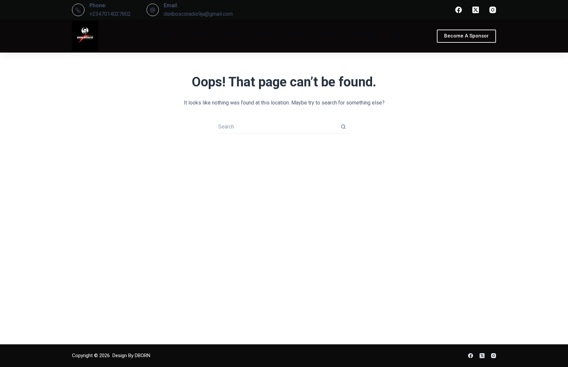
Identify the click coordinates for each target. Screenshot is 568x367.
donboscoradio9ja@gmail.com (198, 14)
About (165, 36)
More (398, 36)
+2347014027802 (110, 14)
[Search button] (343, 126)
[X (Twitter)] (475, 10)
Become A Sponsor (466, 36)
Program (365, 36)
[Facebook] (458, 10)
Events (232, 36)
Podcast (329, 36)
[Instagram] (492, 10)
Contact (198, 36)
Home (297, 36)
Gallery (266, 36)
